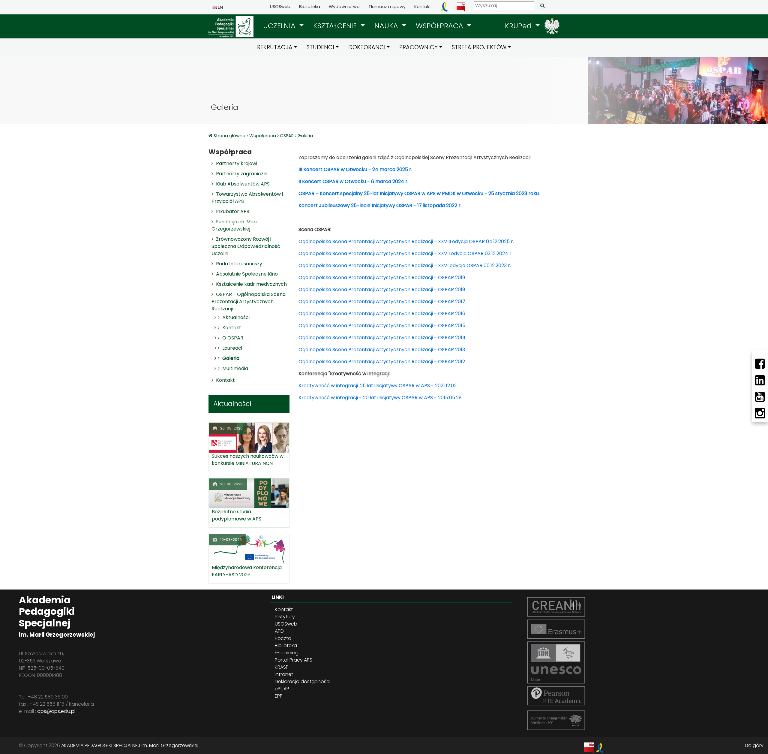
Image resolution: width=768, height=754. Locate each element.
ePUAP (282, 688)
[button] (283, 26)
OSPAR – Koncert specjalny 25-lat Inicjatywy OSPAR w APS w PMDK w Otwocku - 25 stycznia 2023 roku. (419, 193)
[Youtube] (760, 397)
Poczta (283, 638)
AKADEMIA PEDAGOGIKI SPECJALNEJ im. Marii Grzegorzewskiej (129, 745)
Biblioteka (309, 7)
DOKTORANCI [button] (367, 47)
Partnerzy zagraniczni (241, 173)
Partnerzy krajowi (236, 163)
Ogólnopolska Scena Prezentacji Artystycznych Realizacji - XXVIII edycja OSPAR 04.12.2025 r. (406, 241)
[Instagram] (760, 413)
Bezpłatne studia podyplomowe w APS (236, 515)
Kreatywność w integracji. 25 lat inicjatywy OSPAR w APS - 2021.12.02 (377, 385)
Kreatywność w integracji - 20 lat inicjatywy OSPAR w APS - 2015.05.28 (380, 397)
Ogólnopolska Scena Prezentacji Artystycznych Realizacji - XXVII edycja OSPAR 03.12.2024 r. (405, 253)
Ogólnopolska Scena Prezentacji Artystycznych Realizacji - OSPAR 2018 (381, 289)
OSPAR (287, 136)
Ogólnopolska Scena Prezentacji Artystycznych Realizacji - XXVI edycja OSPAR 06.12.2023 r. (404, 265)
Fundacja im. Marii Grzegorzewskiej (234, 225)
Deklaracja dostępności (302, 681)
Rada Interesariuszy (239, 263)
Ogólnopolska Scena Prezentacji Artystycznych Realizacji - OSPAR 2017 (381, 301)
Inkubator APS (232, 211)
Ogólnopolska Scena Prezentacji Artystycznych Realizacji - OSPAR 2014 (382, 337)
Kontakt (422, 7)
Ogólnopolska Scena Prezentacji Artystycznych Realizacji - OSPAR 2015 (381, 325)
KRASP (282, 667)
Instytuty (285, 616)
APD (279, 631)
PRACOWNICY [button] (418, 47)
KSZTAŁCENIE (336, 26)
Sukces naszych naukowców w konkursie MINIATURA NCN (248, 460)
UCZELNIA (280, 26)
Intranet (284, 674)
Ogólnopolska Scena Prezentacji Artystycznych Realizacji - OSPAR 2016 (381, 313)
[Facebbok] (760, 364)
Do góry (754, 745)
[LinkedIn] (760, 380)
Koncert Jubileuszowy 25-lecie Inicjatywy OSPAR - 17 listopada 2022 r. (379, 205)
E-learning (286, 652)
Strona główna (230, 136)
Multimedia (235, 368)
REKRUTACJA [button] (274, 47)
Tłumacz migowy (387, 7)
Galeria (305, 136)
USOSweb (280, 7)
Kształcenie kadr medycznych (251, 284)
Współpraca (262, 136)
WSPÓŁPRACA (440, 26)
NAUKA (387, 26)
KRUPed (519, 26)
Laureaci (232, 348)
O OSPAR (232, 337)
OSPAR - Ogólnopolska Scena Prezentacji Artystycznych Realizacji (249, 301)
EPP (279, 695)
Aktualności (236, 317)
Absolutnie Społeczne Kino (247, 273)
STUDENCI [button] (320, 47)
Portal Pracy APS (293, 659)
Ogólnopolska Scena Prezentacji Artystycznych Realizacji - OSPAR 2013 (381, 349)
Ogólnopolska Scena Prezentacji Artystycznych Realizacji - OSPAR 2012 (381, 361)
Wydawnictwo (344, 7)
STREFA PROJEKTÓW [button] (479, 47)
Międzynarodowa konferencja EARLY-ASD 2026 (247, 571)
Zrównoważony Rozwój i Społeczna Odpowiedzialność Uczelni (246, 246)
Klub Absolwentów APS (243, 183)
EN (220, 7)
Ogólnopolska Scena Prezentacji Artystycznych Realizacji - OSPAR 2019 (381, 277)
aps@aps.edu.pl (56, 711)
